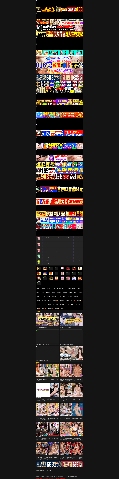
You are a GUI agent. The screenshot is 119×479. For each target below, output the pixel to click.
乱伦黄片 (49, 296)
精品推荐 (47, 237)
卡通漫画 (47, 254)
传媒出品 (47, 257)
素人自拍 (78, 240)
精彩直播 (70, 292)
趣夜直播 (59, 296)
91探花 (57, 246)
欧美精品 (68, 237)
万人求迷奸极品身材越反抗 (43, 361)
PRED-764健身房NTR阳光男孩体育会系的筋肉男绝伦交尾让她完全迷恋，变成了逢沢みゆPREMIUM (47, 459)
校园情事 (57, 260)
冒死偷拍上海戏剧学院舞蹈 (66, 344)
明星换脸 (57, 251)
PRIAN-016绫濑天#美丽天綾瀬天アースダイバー (71, 419)
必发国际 (70, 296)
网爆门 (78, 254)
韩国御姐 (57, 243)
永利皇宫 (49, 300)
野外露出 (78, 246)
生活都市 (47, 260)
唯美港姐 (68, 243)
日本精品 (57, 240)
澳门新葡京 (76, 296)
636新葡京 (62, 300)
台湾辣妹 (47, 243)
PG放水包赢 (59, 292)
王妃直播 (43, 296)
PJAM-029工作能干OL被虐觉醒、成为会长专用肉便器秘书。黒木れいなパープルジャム (48, 399)
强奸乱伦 (57, 237)
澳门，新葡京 (56, 304)
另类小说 (47, 263)
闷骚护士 (78, 251)
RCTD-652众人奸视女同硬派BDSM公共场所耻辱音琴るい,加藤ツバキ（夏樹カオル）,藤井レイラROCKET (71, 459)
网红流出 (68, 246)
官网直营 (53, 288)
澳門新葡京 (44, 300)
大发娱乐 (38, 300)
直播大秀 (72, 304)
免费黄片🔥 (56, 308)
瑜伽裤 (68, 251)
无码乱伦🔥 (78, 300)
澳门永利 (59, 288)
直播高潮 (65, 292)
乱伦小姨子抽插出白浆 (65, 361)
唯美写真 (68, 254)
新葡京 (37, 292)
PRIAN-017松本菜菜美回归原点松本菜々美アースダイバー (71, 399)
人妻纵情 (68, 260)
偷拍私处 (54, 296)
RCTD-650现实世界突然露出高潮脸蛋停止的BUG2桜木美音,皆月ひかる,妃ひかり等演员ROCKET (70, 439)
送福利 (79, 288)
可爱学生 (68, 249)
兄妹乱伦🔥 (50, 308)
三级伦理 (47, 240)
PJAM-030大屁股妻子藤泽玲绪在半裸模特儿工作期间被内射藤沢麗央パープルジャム (71, 380)
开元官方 (38, 304)
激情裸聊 (67, 300)
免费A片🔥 (44, 308)
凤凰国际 (53, 292)
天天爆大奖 (44, 304)
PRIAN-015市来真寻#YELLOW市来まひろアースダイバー (48, 380)
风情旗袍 (47, 251)
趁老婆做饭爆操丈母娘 (42, 327)
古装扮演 (47, 249)
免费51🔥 (73, 300)
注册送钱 (69, 288)
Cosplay (67, 240)
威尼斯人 (38, 288)
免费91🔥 (38, 308)
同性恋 (78, 257)
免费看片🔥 (55, 300)
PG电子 (63, 288)
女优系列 (57, 249)
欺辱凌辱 (47, 246)
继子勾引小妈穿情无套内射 (43, 344)
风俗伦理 (78, 260)
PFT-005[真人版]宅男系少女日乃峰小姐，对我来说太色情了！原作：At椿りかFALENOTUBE (47, 419)
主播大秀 (38, 296)
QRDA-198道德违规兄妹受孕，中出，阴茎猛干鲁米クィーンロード (48, 438)
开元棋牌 (48, 288)
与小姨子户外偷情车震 (65, 327)
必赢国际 (48, 292)
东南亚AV (78, 243)
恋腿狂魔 (78, 249)
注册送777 (74, 288)
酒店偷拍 (80, 292)
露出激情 (57, 254)
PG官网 (43, 288)
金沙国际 (49, 304)
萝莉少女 (78, 237)
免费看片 (62, 304)
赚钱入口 (62, 308)
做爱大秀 (67, 304)
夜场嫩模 (65, 296)
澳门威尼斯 (78, 304)
